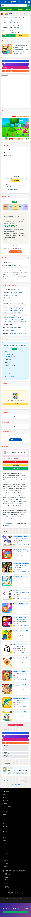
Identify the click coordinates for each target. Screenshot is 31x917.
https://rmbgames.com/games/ (18, 333)
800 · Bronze (24, 666)
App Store (8, 35)
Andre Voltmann (23, 673)
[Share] (2, 14)
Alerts (5, 843)
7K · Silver (23, 679)
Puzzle (15, 538)
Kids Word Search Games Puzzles (21, 536)
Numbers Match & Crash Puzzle (21, 603)
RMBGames (14, 330)
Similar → (6, 61)
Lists (4, 817)
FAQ (4, 794)
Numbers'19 (16, 590)
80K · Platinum (27, 558)
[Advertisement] (15, 91)
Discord (6, 866)
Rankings (5, 823)
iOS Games (9, 356)
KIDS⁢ (14, 644)
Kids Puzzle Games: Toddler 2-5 (21, 630)
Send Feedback (7, 806)
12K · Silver (23, 693)
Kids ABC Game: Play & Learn (21, 698)
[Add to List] (11, 544)
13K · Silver (23, 598)
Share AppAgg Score (15, 251)
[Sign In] (29, 2)
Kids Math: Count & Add (20, 658)
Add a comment (16, 27)
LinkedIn (6, 857)
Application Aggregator (18, 870)
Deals (4, 840)
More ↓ (15, 55)
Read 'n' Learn (23, 687)
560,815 (6, 888)
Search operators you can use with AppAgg (16, 781)
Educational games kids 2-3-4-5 (21, 549)
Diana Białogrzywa (24, 592)
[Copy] (28, 41)
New (4, 834)
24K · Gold (24, 639)
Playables (22, 646)
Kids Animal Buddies (19, 671)
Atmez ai (22, 700)
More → (16, 725)
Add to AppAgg (16, 784)
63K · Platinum (26, 544)
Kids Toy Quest (17, 576)
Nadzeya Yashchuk (24, 660)
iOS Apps (8, 354)
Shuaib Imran (23, 565)
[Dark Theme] (26, 2)
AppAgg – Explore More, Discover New (17, 898)
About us (5, 797)
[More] (28, 544)
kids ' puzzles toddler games (21, 563)
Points (4, 820)
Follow (15, 348)
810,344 (21, 9)
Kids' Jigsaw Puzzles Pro (20, 685)
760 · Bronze (24, 612)
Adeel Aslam (23, 619)
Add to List (23, 35)
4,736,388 (9, 9)
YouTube (6, 854)
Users (4, 814)
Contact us (6, 800)
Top (4, 837)
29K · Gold (24, 652)
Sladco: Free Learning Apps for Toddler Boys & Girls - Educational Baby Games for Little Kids (15, 345)
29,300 (14, 22)
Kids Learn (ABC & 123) (19, 712)
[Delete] (13, 763)
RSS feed (7, 523)
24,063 (6, 883)
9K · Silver (23, 720)
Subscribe (11, 376)
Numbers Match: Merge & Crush (21, 617)
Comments (6, 826)
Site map (5, 803)
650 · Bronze (24, 625)
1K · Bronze (23, 571)
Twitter (6, 863)
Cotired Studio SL (24, 578)
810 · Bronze (24, 585)
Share (16, 462)
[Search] (28, 5)
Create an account (15, 912)
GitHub (6, 860)
